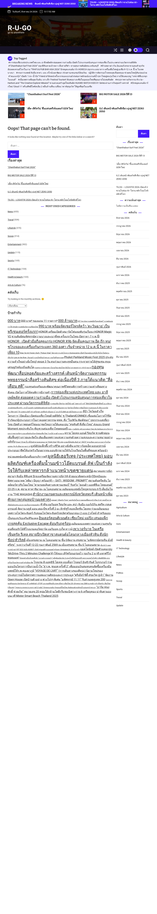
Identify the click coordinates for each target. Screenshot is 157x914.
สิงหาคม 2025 (122, 316)
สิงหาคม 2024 (122, 414)
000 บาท (14, 321)
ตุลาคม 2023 (122, 496)
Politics (119, 573)
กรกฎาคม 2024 (123, 422)
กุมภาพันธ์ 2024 (123, 463)
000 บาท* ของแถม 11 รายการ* (39, 320)
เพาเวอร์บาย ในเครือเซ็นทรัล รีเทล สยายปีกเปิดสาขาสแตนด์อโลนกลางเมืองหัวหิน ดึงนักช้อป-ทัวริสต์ (58, 534)
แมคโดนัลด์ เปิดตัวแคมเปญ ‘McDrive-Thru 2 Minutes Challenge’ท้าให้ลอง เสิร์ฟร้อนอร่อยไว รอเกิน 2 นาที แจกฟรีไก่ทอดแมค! (60, 553)
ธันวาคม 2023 (123, 479)
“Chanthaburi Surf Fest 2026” (44, 94)
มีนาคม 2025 (122, 357)
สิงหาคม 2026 (122, 218)
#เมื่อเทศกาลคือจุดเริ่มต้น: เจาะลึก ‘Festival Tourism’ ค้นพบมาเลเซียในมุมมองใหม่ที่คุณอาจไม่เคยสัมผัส (66, 79)
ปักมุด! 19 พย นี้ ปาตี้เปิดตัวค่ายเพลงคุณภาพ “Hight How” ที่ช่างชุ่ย (39, 442)
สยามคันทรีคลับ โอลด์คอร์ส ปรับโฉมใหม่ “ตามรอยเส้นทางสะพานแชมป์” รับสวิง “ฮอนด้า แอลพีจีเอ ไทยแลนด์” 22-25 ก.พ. (60, 485)
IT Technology (14, 269)
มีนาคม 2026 (122, 259)
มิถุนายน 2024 (123, 430)
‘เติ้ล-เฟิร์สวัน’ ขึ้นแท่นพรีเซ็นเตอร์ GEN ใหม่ (50, 108)
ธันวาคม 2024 (123, 381)
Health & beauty (15, 277)
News (10, 211)
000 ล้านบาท (67, 321)
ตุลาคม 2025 (122, 299)
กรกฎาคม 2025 (123, 324)
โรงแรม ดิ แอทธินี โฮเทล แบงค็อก (53, 562)
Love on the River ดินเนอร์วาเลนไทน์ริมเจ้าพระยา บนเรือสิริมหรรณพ (39, 358)
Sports (11, 260)
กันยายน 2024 (123, 406)
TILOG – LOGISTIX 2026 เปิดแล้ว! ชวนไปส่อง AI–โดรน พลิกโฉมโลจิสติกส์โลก (92, 3)
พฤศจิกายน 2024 (124, 389)
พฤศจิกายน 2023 (124, 487)
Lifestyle (12, 228)
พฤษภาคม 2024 (123, 438)
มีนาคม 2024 (122, 455)
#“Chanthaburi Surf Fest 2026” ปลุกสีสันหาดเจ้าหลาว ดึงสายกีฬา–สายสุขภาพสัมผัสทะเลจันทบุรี (53, 66)
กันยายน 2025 (123, 308)
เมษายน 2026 (122, 250)
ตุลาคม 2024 (122, 398)
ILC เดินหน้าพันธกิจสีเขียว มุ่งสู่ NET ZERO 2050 (121, 110)
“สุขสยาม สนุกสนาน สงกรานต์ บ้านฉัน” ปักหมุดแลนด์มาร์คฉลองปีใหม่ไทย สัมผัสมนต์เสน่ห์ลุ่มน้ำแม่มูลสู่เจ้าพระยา (55, 588)
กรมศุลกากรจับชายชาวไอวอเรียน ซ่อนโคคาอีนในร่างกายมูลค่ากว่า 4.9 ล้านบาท (62, 368)
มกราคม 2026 (122, 275)
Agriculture (121, 507)
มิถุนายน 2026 (123, 234)
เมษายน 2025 (122, 348)
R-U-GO (19, 27)
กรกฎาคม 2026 (123, 226)
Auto (118, 524)
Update (11, 252)
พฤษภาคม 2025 (123, 340)
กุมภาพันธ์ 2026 (123, 267)
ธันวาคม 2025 (123, 283)
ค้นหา (119, 127)
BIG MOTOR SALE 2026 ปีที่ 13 (115, 94)
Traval (10, 219)
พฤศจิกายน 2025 (124, 291)
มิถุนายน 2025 (123, 332)
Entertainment (14, 244)
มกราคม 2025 (122, 373)
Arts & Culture (14, 285)
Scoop (11, 236)
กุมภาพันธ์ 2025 (123, 365)
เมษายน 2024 (122, 447)
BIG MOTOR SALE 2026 (143, 3)
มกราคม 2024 (122, 471)
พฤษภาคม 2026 (123, 242)
